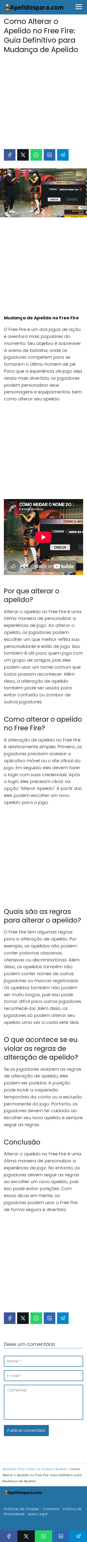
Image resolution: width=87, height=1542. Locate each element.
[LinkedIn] (49, 155)
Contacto (51, 1509)
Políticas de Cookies (21, 1509)
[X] (23, 155)
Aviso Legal (37, 1514)
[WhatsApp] (36, 155)
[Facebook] (9, 155)
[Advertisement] (43, 98)
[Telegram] (63, 155)
